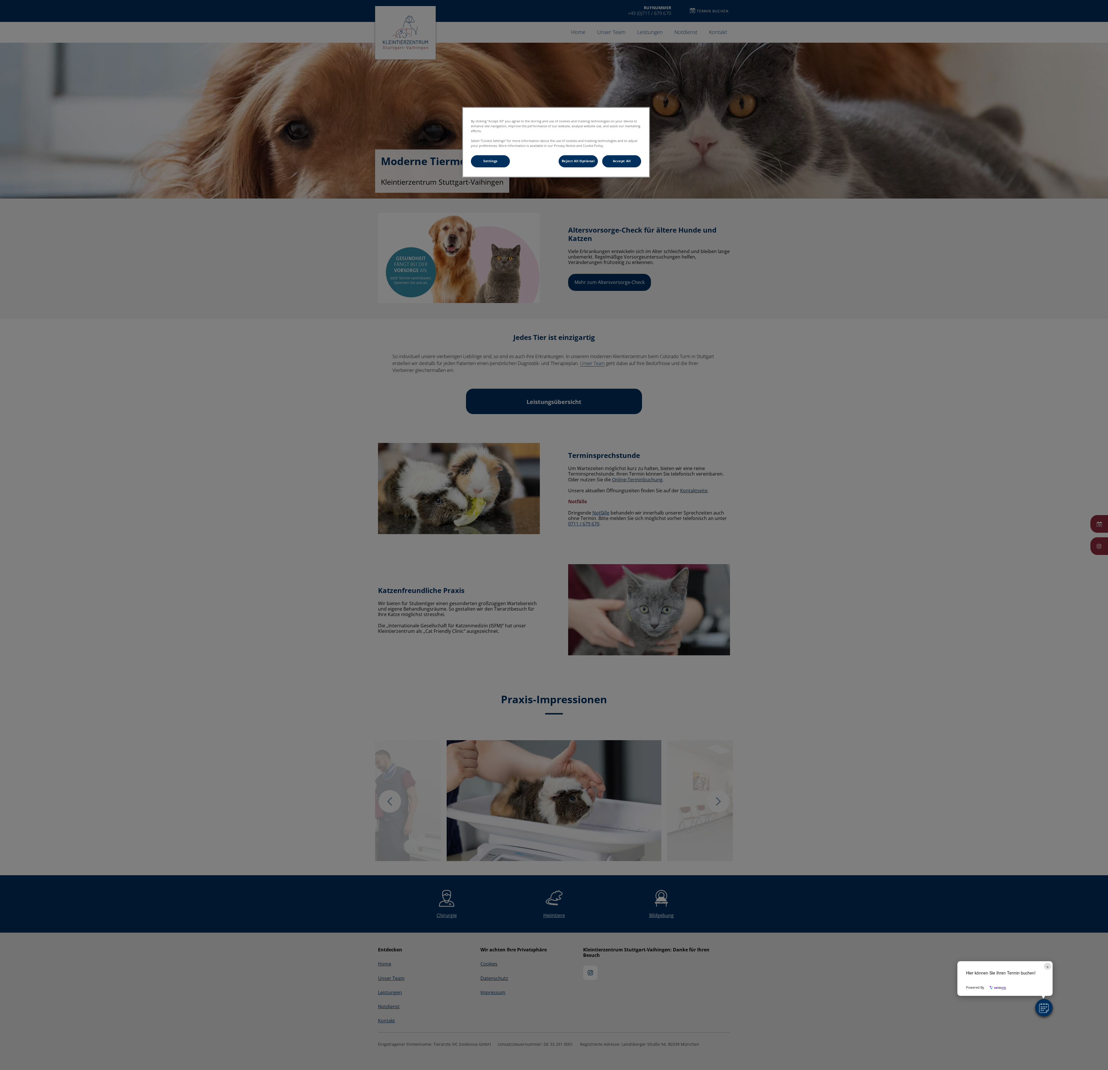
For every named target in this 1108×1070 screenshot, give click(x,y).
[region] (556, 142)
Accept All (622, 161)
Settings (490, 161)
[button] (1044, 1008)
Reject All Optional (578, 161)
